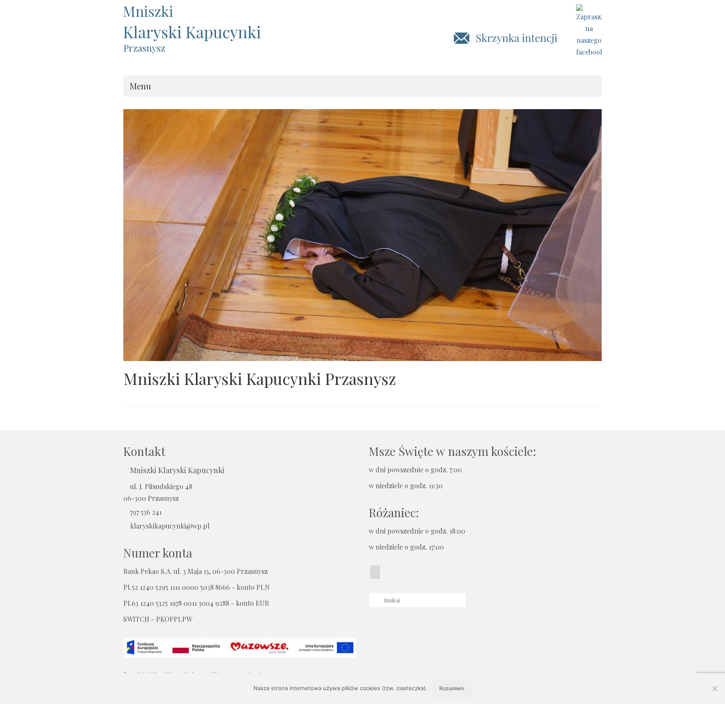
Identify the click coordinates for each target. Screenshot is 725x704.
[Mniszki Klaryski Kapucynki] (198, 23)
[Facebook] (375, 572)
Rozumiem (451, 688)
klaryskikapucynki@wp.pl (169, 525)
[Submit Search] (375, 600)
